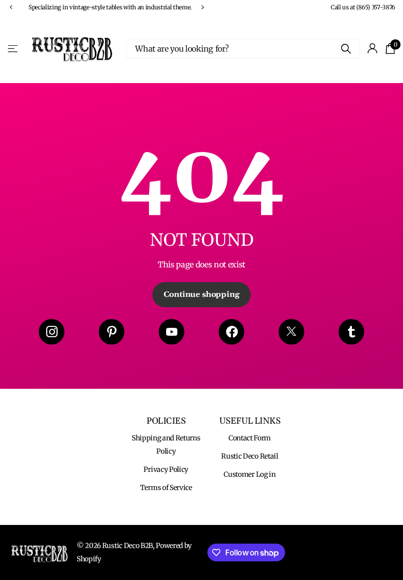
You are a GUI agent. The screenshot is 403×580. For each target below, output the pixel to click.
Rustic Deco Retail (249, 456)
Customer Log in (249, 474)
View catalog (13, 48)
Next (202, 7)
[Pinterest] (111, 332)
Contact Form (250, 438)
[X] (291, 332)
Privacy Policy (166, 469)
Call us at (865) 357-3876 (363, 7)
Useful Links (250, 421)
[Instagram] (51, 332)
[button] (11, 7)
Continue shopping (201, 294)
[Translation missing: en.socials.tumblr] (351, 332)
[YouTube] (171, 332)
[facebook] (231, 332)
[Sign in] (373, 48)
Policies (165, 421)
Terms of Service (166, 487)
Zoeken (346, 48)
